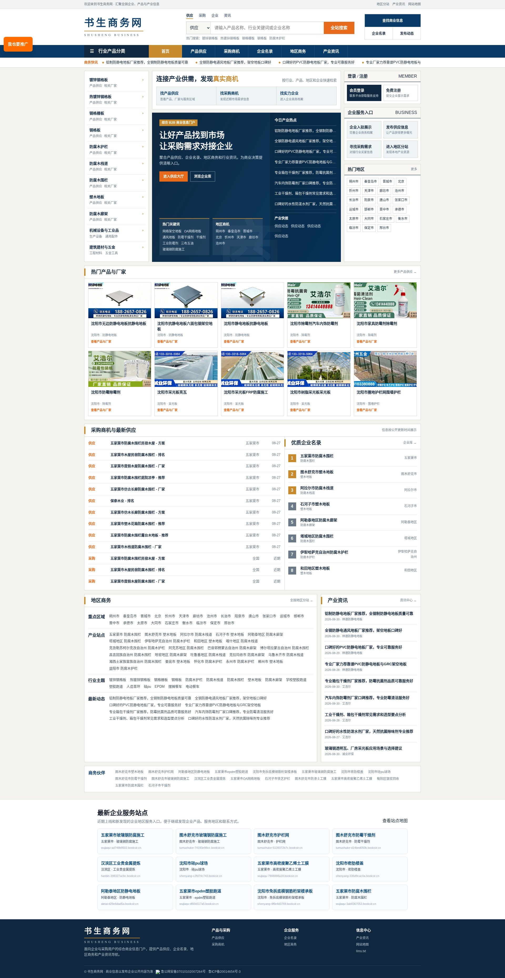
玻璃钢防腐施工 (174, 249)
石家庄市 (386, 219)
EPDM (160, 686)
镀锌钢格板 (210, 38)
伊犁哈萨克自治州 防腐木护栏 (167, 641)
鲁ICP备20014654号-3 (224, 972)
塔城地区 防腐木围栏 (125, 641)
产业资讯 (398, 4)
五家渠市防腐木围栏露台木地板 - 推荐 (139, 535)
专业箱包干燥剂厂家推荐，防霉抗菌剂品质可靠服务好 (305, 172)
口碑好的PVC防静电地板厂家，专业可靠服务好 (318, 62)
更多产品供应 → (405, 272)
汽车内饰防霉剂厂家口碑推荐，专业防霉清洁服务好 (305, 183)
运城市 (353, 209)
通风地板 (169, 237)
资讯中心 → (408, 600)
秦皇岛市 (234, 231)
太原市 (353, 219)
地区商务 (298, 51)
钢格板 (262, 38)
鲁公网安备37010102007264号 (183, 972)
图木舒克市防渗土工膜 (310, 779)
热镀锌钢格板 (229, 38)
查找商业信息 (392, 20)
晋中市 (384, 209)
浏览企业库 (202, 176)
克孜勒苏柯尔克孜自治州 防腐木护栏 (137, 648)
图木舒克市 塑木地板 (160, 634)
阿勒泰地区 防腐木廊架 (265, 634)
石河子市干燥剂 (159, 785)
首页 (165, 51)
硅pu (147, 686)
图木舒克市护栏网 (161, 772)
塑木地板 (96, 197)
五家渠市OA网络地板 (245, 779)
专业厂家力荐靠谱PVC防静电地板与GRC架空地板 (404, 62)
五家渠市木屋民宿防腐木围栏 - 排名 (137, 455)
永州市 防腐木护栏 (240, 661)
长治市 (353, 200)
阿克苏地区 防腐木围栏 (186, 648)
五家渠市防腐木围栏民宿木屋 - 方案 (137, 443)
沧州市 (220, 243)
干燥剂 (201, 237)
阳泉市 (369, 200)
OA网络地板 (192, 231)
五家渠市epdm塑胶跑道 (231, 772)
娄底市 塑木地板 (177, 661)
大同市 (369, 219)
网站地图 (414, 4)
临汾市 (353, 228)
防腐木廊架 (98, 214)
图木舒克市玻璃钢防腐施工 (170, 779)
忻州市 (229, 237)
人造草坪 (133, 686)
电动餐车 (192, 686)
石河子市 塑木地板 (230, 634)
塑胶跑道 (116, 686)
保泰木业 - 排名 (122, 501)
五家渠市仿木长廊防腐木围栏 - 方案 (137, 512)
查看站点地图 (395, 821)
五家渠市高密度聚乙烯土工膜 (351, 779)
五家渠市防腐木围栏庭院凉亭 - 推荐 (137, 478)
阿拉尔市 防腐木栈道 (196, 634)
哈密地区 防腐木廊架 (171, 655)
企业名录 (379, 33)
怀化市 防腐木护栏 (208, 661)
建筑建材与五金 (102, 247)
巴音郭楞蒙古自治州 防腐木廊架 (232, 648)
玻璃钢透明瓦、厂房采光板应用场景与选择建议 (363, 748)
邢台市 (384, 228)
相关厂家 (110, 86)
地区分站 (383, 4)
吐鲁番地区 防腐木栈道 (208, 655)
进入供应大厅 (173, 176)
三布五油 (187, 243)
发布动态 (407, 33)
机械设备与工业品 (104, 230)
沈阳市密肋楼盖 (352, 772)
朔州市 (220, 231)
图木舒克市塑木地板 (129, 772)
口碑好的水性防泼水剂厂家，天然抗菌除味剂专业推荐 (305, 204)
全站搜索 (339, 28)
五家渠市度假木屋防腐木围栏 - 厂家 (137, 466)
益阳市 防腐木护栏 (123, 668)
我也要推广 (18, 44)
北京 (219, 237)
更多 (414, 169)
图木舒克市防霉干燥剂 (131, 779)
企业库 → (410, 443)
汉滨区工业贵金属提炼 (210, 779)
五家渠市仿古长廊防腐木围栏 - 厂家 (137, 489)
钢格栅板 (248, 38)
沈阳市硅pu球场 (379, 772)
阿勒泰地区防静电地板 (194, 772)
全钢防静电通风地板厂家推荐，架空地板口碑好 (235, 62)
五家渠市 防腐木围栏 (125, 634)
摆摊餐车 (175, 686)
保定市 (369, 228)
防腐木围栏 (98, 180)
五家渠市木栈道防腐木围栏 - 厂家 (135, 547)
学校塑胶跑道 (296, 680)
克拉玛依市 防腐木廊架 (247, 655)
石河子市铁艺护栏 (277, 779)
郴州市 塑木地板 (270, 661)
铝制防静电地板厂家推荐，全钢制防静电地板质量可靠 (147, 62)
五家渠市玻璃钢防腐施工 (319, 772)
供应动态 (281, 226)
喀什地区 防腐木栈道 (242, 641)
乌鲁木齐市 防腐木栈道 (286, 655)
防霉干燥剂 (186, 237)
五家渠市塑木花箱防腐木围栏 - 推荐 (137, 524)
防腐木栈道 (98, 163)
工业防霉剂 (170, 243)
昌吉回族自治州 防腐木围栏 (130, 655)
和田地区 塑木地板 (208, 641)
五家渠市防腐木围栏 (129, 785)
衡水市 (402, 219)
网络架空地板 (172, 231)
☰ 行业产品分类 (107, 51)
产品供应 (198, 51)
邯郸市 (369, 209)
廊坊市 (253, 237)
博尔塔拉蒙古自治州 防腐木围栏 (284, 648)
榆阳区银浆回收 (388, 779)
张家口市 (401, 200)
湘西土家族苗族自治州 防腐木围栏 (135, 661)
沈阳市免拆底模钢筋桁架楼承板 (275, 772)
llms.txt (361, 951)
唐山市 (384, 200)
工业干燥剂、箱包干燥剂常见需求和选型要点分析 (305, 193)
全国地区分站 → (301, 600)
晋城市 (247, 231)
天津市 (241, 237)
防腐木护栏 (277, 38)
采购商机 (232, 51)
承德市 (399, 209)
